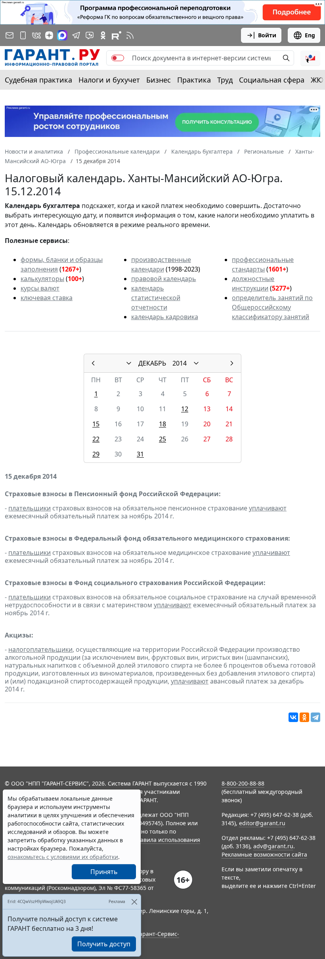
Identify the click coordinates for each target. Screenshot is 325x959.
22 (95, 439)
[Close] (134, 901)
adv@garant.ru (273, 846)
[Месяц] (129, 363)
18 (162, 424)
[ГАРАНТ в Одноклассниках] (103, 35)
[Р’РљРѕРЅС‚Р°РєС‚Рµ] (293, 717)
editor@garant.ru (262, 823)
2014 (179, 363)
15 (95, 424)
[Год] (196, 363)
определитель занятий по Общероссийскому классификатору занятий (272, 307)
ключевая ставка (47, 297)
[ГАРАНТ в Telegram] (76, 35)
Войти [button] (267, 35)
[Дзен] (49, 35)
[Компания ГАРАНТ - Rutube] (116, 35)
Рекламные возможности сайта (264, 854)
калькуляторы (42, 278)
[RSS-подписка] (130, 35)
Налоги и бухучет (109, 80)
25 (162, 439)
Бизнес (158, 80)
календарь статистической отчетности (155, 298)
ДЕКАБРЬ (152, 363)
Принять (104, 871)
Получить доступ (103, 944)
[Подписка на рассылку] (9, 35)
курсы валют (40, 288)
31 (140, 454)
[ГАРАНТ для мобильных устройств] (23, 35)
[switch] (117, 58)
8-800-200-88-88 (243, 783)
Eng (310, 35)
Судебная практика (38, 80)
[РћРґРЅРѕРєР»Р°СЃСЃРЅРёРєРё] (304, 717)
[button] (310, 57)
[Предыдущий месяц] (93, 363)
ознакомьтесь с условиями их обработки (63, 857)
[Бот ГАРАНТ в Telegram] (89, 35)
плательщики (29, 508)
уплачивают (268, 508)
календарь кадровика (164, 316)
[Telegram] (315, 717)
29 (95, 454)
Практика (194, 80)
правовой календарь (163, 278)
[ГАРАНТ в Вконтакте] (36, 35)
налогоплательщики (40, 649)
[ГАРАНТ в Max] (62, 35)
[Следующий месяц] (232, 363)
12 (184, 408)
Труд (225, 80)
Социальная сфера (271, 80)
